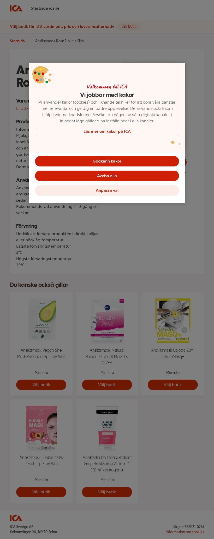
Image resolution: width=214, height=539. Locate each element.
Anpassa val (107, 190)
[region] (107, 133)
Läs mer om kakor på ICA (107, 131)
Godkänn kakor (107, 161)
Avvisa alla (107, 175)
